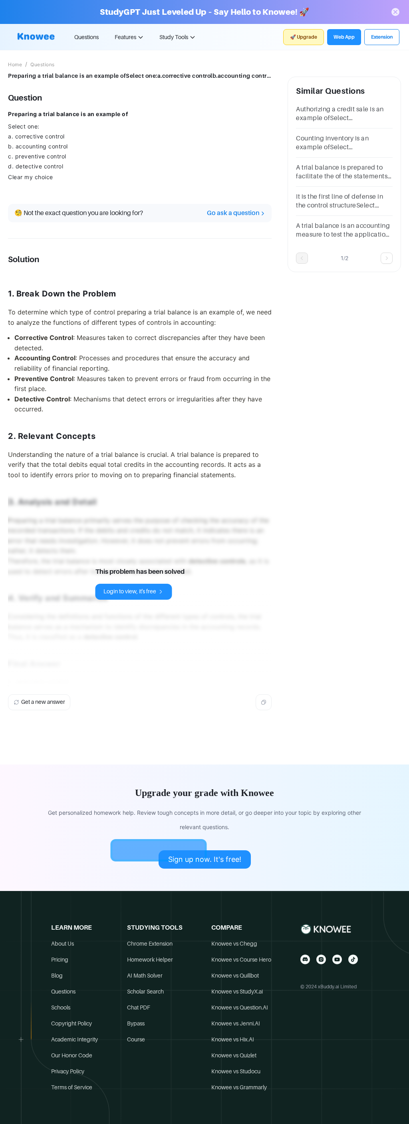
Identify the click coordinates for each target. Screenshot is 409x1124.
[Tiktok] (353, 959)
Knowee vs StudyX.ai (237, 991)
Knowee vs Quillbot (235, 975)
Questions (86, 37)
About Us (62, 943)
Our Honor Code (71, 1055)
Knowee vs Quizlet (233, 1055)
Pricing (59, 959)
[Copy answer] (264, 702)
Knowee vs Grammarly (239, 1087)
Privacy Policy (67, 1071)
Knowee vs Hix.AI (232, 1039)
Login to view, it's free (129, 591)
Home (15, 64)
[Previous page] (302, 258)
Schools (60, 1007)
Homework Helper (150, 959)
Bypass (136, 1023)
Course (136, 1039)
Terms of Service (71, 1087)
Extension (382, 37)
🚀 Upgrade (303, 37)
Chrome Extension (150, 943)
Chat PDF (138, 1007)
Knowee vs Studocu (235, 1071)
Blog (57, 975)
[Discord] (305, 959)
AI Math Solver (145, 975)
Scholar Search (145, 991)
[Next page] (387, 258)
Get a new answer (43, 702)
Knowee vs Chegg (234, 943)
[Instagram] (321, 959)
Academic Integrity (74, 1039)
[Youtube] (337, 959)
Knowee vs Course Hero (241, 959)
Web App (344, 37)
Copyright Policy (71, 1023)
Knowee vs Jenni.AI (235, 1023)
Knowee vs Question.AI (239, 1007)
